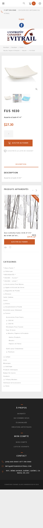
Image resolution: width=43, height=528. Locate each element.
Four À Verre (10, 330)
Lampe (7, 357)
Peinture (11, 352)
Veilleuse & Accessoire (12, 383)
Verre (7, 386)
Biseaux (8, 294)
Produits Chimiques (10, 370)
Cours (5, 300)
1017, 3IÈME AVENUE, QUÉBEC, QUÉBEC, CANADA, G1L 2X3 (23, 472)
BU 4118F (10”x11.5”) (12, 235)
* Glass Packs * (9, 268)
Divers (7, 304)
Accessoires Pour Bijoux (14, 284)
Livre (5, 360)
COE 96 (10, 324)
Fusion (21, 47)
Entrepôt (21, 413)
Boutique (6, 47)
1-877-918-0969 (24, 462)
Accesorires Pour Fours (15, 317)
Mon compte (21, 442)
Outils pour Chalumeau (14, 349)
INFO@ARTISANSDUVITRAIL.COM (18, 466)
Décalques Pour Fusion (14, 327)
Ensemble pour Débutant (12, 310)
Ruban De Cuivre (9, 373)
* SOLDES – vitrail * (10, 281)
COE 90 (10, 320)
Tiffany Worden (11, 380)
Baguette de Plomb (12, 291)
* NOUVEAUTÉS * (9, 275)
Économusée (21, 422)
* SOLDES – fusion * (10, 278)
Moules (24, 51)
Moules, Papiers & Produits (11, 51)
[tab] (20, 164)
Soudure (6, 376)
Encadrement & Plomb (13, 307)
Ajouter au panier (20, 143)
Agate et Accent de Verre (14, 288)
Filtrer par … (10, 271)
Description (21, 164)
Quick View (5, 247)
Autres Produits (15, 337)
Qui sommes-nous (21, 418)
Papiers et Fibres (15, 344)
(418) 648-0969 (11, 462)
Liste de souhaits (21, 446)
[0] (30, 3)
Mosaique (7, 363)
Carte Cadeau (8, 297)
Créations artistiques (21, 427)
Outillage (8, 367)
